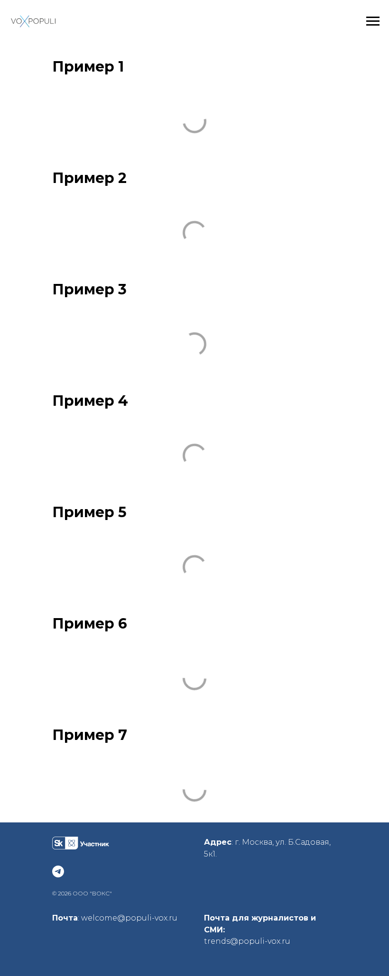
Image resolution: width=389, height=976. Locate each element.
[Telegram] (58, 871)
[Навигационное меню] (373, 21)
